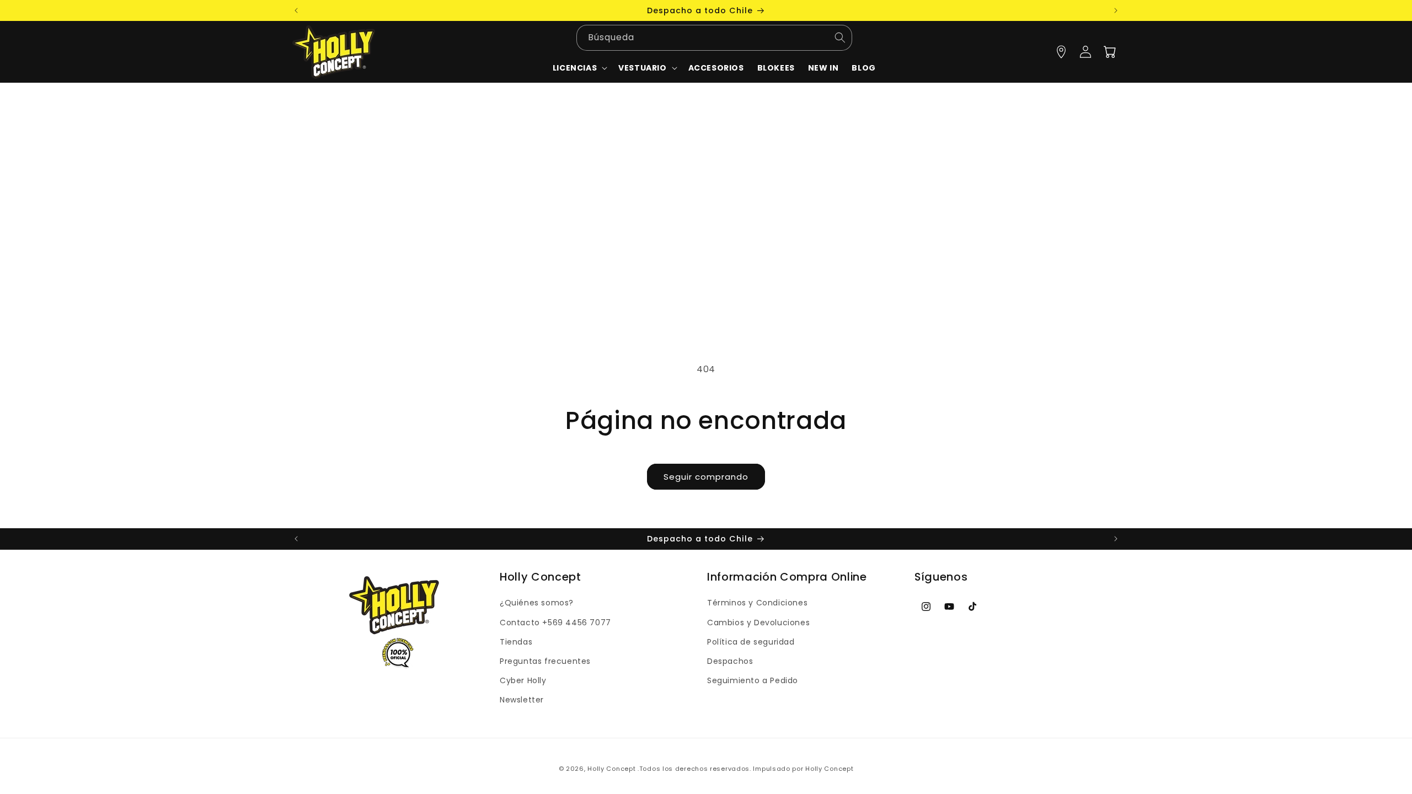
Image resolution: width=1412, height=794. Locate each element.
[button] (646, 67)
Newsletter (522, 699)
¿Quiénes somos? (537, 602)
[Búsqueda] (840, 38)
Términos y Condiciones (757, 602)
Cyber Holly (523, 680)
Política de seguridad (751, 641)
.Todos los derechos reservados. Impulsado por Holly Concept (745, 768)
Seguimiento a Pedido (752, 680)
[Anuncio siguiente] (1116, 10)
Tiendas (516, 641)
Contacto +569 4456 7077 (555, 622)
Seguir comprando (706, 476)
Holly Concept (611, 768)
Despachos (730, 661)
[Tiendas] (1061, 52)
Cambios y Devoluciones (758, 622)
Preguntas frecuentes (545, 661)
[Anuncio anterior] (296, 10)
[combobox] (714, 37)
